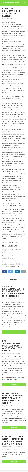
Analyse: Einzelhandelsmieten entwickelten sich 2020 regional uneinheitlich (13, 291)
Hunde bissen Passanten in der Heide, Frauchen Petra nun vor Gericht (12, 398)
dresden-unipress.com (11, 3)
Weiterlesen (14, 384)
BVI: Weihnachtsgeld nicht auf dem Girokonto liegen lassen (12, 346)
